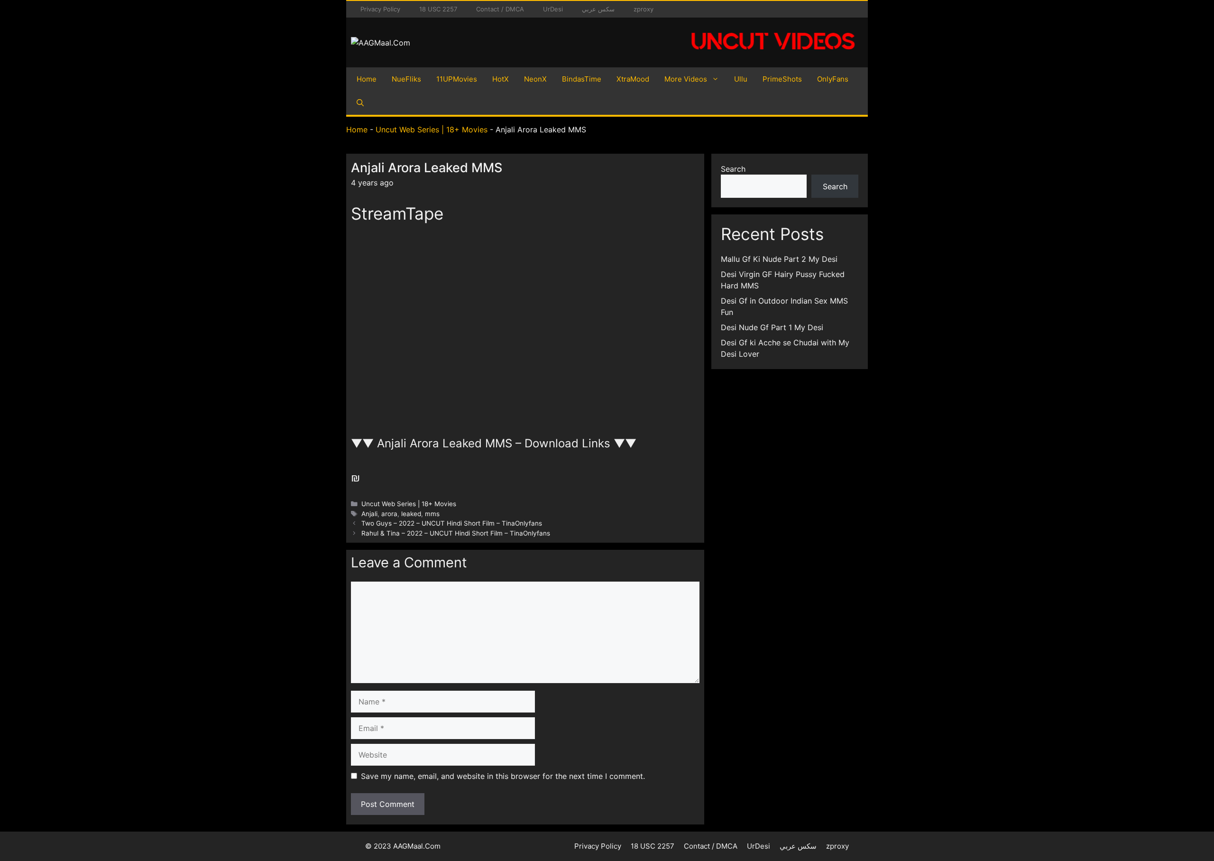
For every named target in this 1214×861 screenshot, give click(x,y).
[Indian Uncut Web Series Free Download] (773, 54)
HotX (500, 78)
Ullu (740, 78)
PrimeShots (782, 78)
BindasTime (581, 78)
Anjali (369, 514)
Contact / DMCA (500, 9)
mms (432, 514)
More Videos (685, 78)
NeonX (535, 78)
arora (389, 514)
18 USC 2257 (438, 9)
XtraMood (632, 78)
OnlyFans (832, 78)
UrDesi (553, 9)
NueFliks (406, 78)
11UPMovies (456, 78)
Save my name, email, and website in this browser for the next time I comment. (503, 776)
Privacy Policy (380, 9)
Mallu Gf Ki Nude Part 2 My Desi (779, 259)
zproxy (643, 9)
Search (733, 169)
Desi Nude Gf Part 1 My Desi (772, 327)
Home (367, 78)
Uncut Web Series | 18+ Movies (431, 129)
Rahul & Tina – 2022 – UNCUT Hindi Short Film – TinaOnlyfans (455, 533)
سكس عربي (598, 9)
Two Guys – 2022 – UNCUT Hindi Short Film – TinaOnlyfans (451, 523)
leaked (411, 514)
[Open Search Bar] (360, 103)
